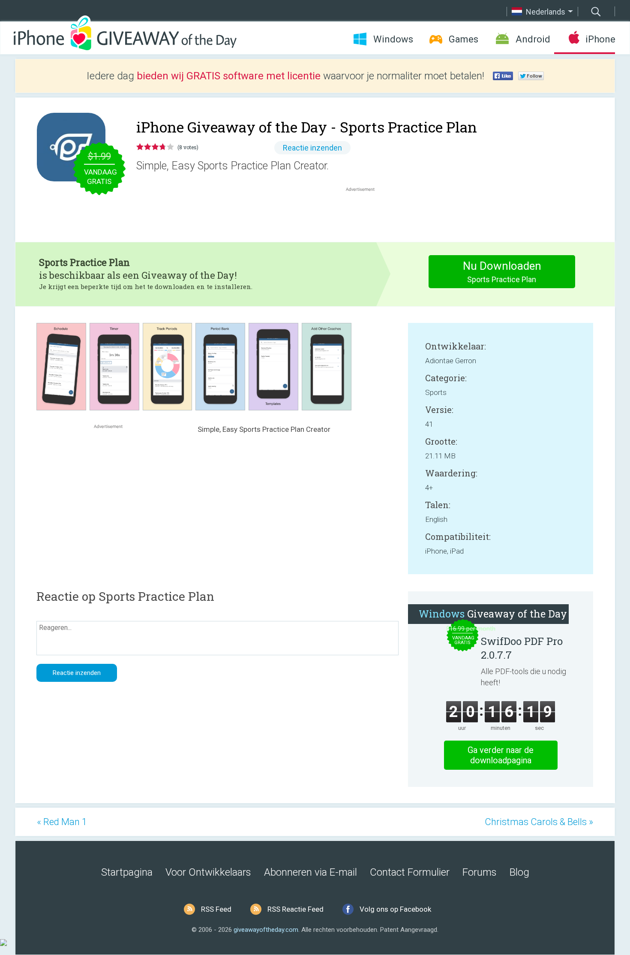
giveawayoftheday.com (266, 930)
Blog (519, 872)
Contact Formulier (410, 872)
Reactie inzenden (312, 147)
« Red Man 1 (62, 821)
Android (533, 39)
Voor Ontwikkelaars (208, 872)
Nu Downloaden (502, 271)
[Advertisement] (364, 214)
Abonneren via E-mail (310, 872)
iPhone (600, 39)
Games (463, 39)
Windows (393, 39)
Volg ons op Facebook (395, 909)
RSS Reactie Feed (295, 909)
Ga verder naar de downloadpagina (501, 755)
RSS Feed (216, 909)
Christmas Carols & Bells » (539, 821)
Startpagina (127, 872)
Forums (479, 872)
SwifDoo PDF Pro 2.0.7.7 (522, 648)
